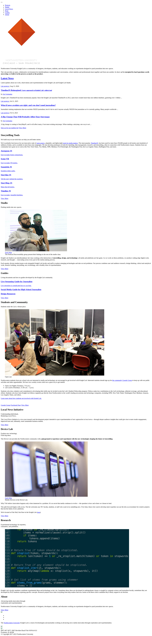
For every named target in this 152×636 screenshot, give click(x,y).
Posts (6, 11)
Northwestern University (12, 623)
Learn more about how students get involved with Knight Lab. (21, 398)
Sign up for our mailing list (9, 128)
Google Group (5, 405)
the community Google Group (122, 380)
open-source (41, 143)
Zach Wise (8, 252)
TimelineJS (94, 143)
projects (6, 86)
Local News (9, 9)
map (38, 512)
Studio (7, 7)
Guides (7, 13)
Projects (7, 5)
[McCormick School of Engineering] (1, 628)
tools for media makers (70, 143)
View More (22, 128)
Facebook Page (16, 405)
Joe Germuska (7, 94)
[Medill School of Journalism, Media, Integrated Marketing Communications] (1, 626)
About (7, 14)
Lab (2, 86)
